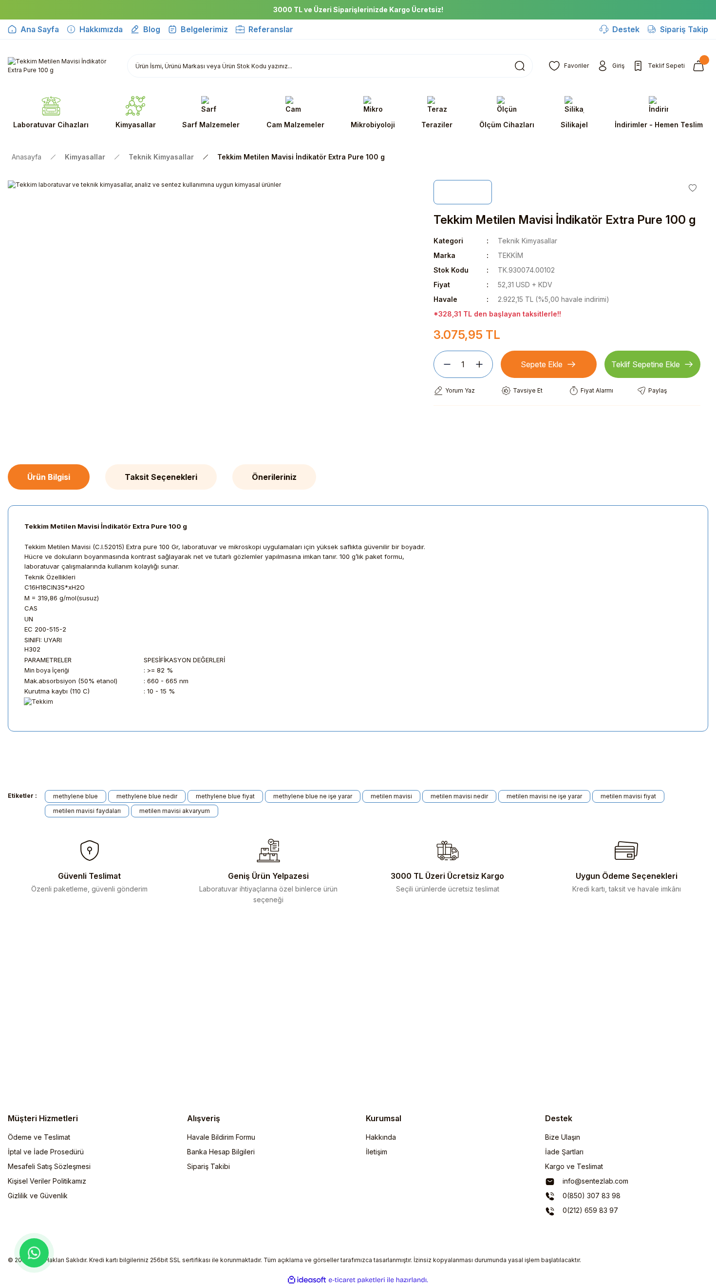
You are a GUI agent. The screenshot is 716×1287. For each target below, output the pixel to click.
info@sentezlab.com (594, 1181)
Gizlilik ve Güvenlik (38, 1195)
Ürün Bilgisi (48, 477)
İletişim (376, 1152)
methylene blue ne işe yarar (312, 796)
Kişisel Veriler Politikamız (47, 1181)
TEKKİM (510, 255)
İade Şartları (564, 1152)
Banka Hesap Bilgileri (221, 1152)
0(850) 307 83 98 (591, 1195)
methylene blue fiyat (225, 796)
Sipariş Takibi (208, 1166)
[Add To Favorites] (692, 188)
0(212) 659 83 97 (589, 1210)
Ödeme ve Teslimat (39, 1137)
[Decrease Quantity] (443, 364)
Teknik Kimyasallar (527, 241)
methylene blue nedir (146, 796)
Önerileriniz (274, 477)
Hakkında (381, 1137)
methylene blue (75, 796)
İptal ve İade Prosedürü (46, 1152)
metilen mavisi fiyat (628, 796)
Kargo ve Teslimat (574, 1166)
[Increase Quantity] (483, 364)
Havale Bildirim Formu (221, 1137)
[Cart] (700, 66)
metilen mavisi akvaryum (174, 810)
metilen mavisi (391, 796)
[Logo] (60, 66)
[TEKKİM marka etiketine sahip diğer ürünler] (462, 192)
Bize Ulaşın (562, 1137)
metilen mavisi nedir (459, 796)
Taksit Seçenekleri (161, 477)
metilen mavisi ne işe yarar (544, 796)
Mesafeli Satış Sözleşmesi (49, 1166)
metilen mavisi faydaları (87, 810)
